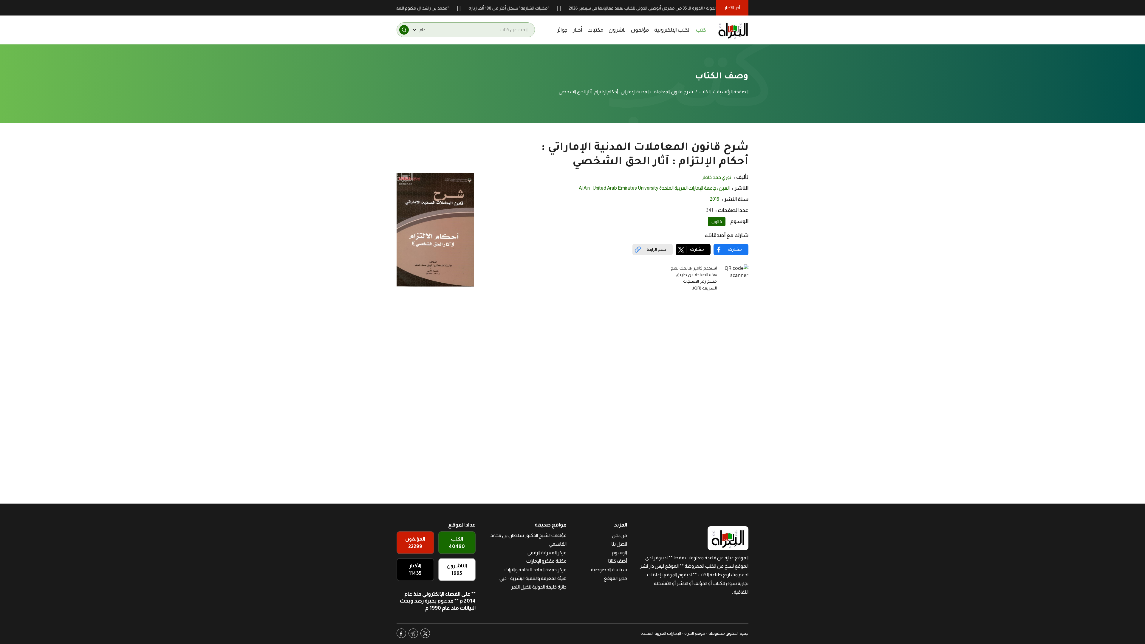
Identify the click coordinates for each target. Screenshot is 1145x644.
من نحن (619, 535)
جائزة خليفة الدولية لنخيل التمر (539, 586)
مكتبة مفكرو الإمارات (546, 561)
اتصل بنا (619, 544)
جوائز (562, 30)
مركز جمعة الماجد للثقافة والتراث (536, 569)
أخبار (577, 30)
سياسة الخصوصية (609, 569)
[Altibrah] (733, 30)
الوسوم (619, 552)
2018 (714, 199)
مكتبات (595, 30)
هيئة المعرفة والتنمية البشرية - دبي (533, 578)
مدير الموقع (615, 578)
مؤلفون (640, 30)
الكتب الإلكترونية (672, 30)
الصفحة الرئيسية (732, 91)
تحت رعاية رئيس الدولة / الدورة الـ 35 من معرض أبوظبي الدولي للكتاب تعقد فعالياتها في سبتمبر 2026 (680, 8)
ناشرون (617, 30)
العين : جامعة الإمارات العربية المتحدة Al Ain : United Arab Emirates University (654, 188)
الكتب (705, 91)
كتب (701, 30)
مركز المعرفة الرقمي (547, 552)
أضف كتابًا (617, 561)
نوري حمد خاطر (716, 177)
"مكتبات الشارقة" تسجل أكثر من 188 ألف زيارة (532, 8)
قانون (716, 221)
